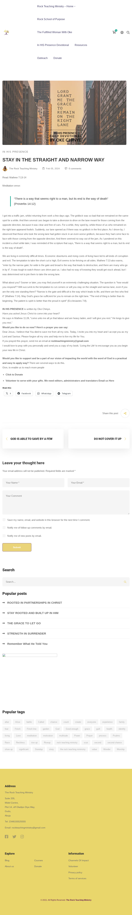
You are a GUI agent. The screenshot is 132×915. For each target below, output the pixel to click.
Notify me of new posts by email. (24, 535)
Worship (120, 749)
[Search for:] (66, 581)
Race (7, 742)
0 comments (75, 168)
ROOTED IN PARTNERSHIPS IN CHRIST (35, 602)
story (51, 749)
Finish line (31, 729)
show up (9, 749)
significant (23, 749)
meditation (32, 735)
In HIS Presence (15, 151)
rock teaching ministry (67, 742)
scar (86, 742)
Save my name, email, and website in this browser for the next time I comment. (48, 520)
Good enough (72, 729)
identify (122, 729)
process (102, 735)
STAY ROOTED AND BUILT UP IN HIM (32, 613)
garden (46, 729)
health (109, 729)
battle (29, 722)
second (97, 742)
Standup (39, 749)
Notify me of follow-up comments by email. (29, 527)
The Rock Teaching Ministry (23, 168)
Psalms (116, 735)
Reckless (20, 742)
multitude (63, 735)
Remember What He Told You (27, 643)
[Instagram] (22, 836)
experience (107, 722)
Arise (17, 722)
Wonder (106, 749)
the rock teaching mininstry (72, 749)
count (66, 722)
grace (87, 729)
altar (7, 722)
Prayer (89, 735)
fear (6, 729)
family (122, 722)
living (7, 735)
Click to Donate (14, 374)
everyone (91, 722)
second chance (115, 742)
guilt (98, 729)
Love (18, 735)
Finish (17, 729)
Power (77, 735)
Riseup (47, 742)
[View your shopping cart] (115, 32)
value (94, 749)
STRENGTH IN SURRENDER (27, 633)
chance (53, 722)
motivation (48, 735)
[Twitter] (14, 836)
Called (41, 722)
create (78, 722)
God (57, 729)
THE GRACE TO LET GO (24, 623)
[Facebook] (6, 836)
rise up (34, 742)
